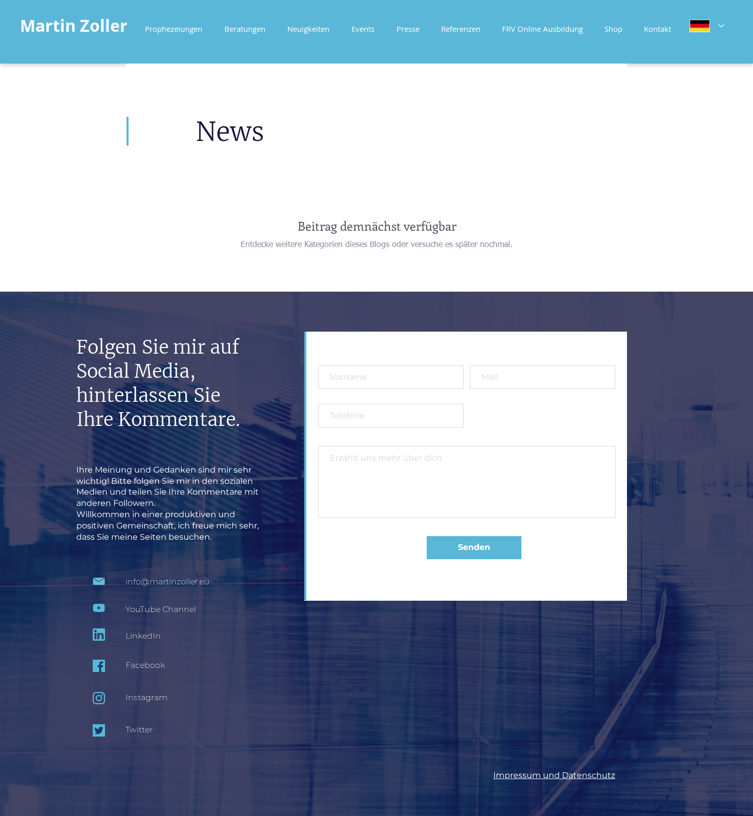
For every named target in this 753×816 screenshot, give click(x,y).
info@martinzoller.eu (168, 581)
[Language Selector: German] (706, 26)
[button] (542, 24)
